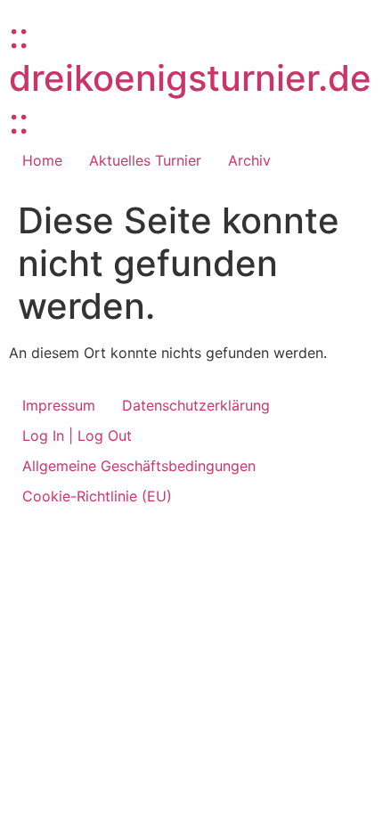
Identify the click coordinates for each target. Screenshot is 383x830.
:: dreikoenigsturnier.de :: (190, 77)
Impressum (58, 405)
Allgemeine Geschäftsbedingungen (139, 466)
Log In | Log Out (77, 435)
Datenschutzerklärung (196, 405)
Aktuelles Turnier (145, 160)
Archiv (249, 160)
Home (42, 160)
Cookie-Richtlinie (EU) (97, 496)
